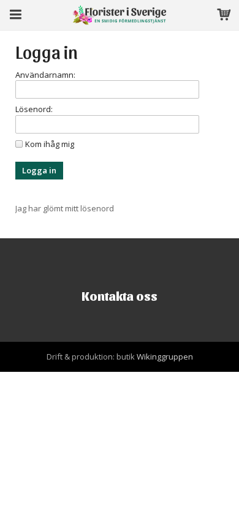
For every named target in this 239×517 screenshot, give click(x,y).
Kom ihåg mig (49, 143)
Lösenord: (34, 109)
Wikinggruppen (165, 356)
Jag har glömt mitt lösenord (64, 208)
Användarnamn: (45, 74)
